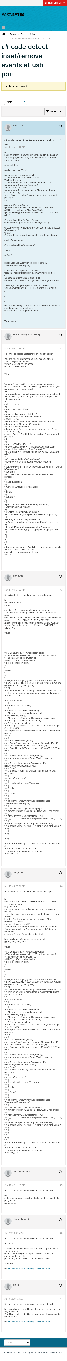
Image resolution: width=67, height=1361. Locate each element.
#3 (61, 590)
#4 (61, 886)
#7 (61, 1299)
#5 (61, 1185)
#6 (61, 1233)
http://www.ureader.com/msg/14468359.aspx (29, 1268)
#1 (61, 139)
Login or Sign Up (53, 3)
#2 (61, 348)
